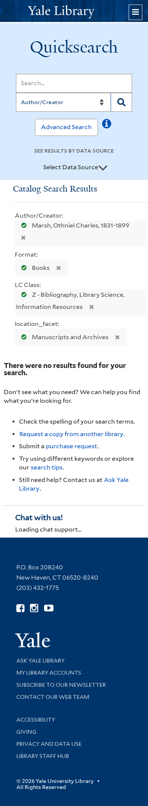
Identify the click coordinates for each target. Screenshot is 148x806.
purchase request (71, 446)
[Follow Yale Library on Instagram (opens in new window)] (34, 608)
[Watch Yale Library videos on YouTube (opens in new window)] (49, 608)
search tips (47, 467)
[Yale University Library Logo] (74, 11)
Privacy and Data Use (49, 744)
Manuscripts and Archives (70, 337)
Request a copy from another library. (71, 434)
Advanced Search (66, 127)
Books (41, 267)
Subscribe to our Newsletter (61, 685)
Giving (26, 732)
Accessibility (35, 720)
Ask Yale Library (40, 661)
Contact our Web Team (52, 697)
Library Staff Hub (42, 756)
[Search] (121, 102)
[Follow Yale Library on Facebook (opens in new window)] (20, 608)
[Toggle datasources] (102, 167)
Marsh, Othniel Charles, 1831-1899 (80, 225)
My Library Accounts (48, 673)
